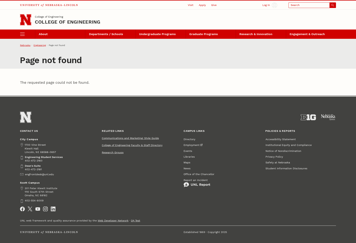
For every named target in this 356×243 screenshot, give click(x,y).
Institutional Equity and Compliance (289, 145)
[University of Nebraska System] (328, 117)
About (43, 34)
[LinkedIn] (53, 209)
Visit (190, 5)
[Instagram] (45, 209)
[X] (30, 209)
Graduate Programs (203, 34)
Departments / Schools (106, 34)
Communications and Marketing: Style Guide (130, 138)
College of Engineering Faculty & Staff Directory (132, 145)
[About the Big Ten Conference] (308, 117)
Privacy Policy (274, 156)
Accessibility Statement (281, 139)
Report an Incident (196, 180)
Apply (202, 5)
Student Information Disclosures (286, 168)
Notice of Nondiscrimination (283, 151)
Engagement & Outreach (307, 34)
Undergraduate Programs (157, 34)
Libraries (189, 156)
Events (188, 151)
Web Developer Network (113, 220)
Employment (192, 145)
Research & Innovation (255, 34)
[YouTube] (37, 209)
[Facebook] (22, 209)
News (187, 168)
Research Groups (112, 152)
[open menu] (27, 34)
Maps (187, 162)
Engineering (40, 45)
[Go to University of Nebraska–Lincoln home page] (25, 19)
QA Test (135, 220)
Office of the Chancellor (199, 174)
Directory (189, 139)
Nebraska (25, 45)
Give (214, 5)
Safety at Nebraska (278, 162)
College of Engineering (49, 16)
